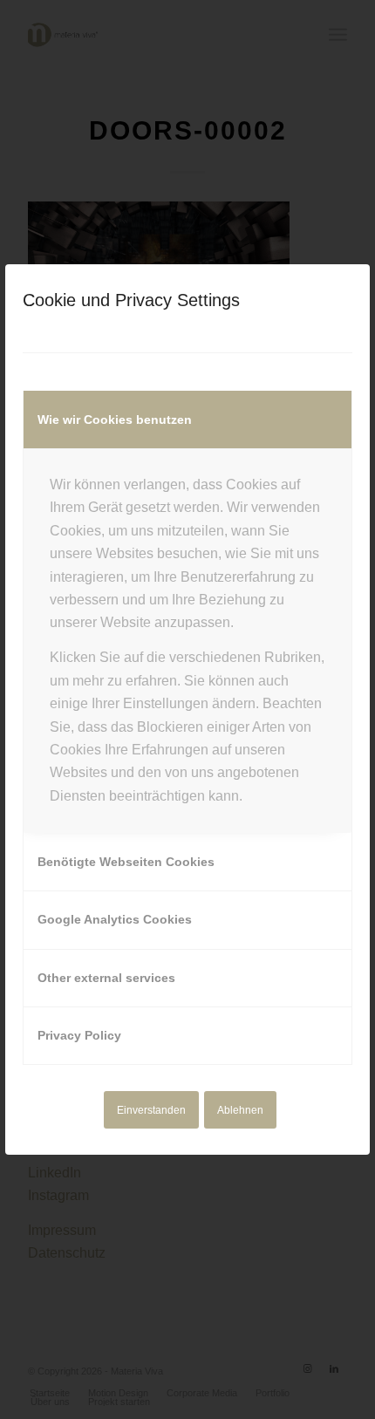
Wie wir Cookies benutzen (115, 419)
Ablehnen (240, 1110)
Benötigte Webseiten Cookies (126, 862)
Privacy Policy (79, 1035)
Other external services (106, 978)
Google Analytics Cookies (115, 919)
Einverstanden (151, 1110)
